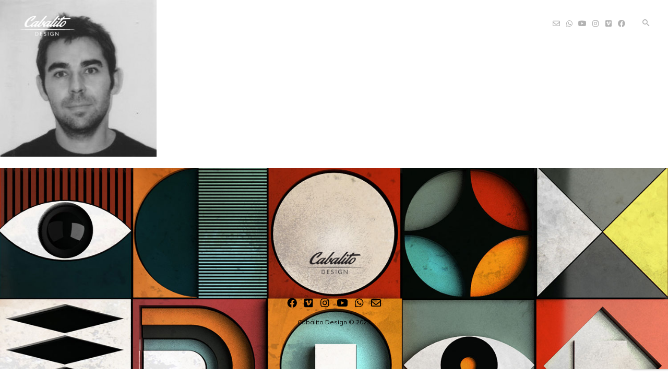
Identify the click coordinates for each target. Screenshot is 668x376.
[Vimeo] (309, 305)
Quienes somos (295, 20)
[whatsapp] (359, 305)
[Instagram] (325, 305)
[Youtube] (342, 305)
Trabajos (368, 20)
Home (231, 20)
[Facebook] (292, 305)
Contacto (428, 20)
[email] (376, 305)
